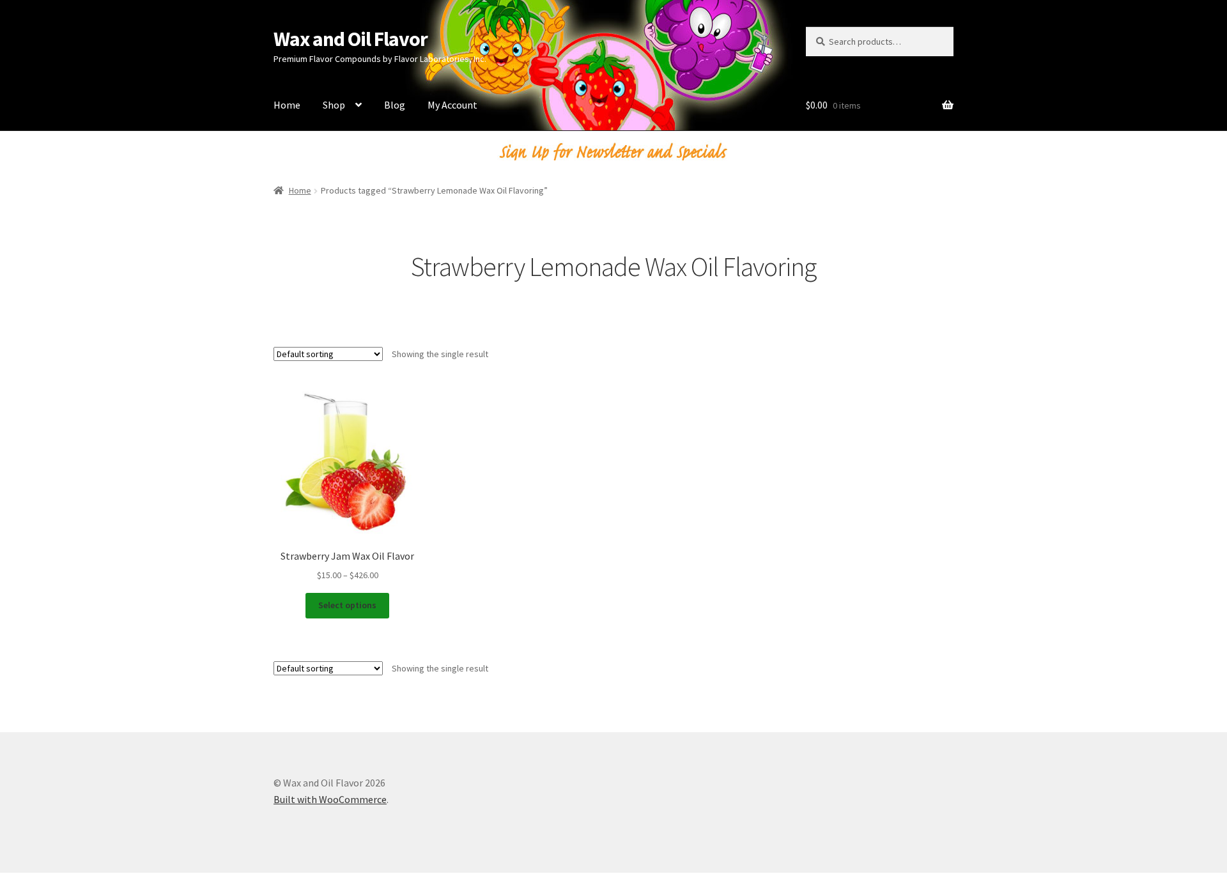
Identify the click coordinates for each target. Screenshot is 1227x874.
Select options (347, 605)
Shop (334, 104)
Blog (394, 104)
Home (287, 104)
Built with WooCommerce (330, 799)
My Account (452, 104)
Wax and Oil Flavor (351, 39)
